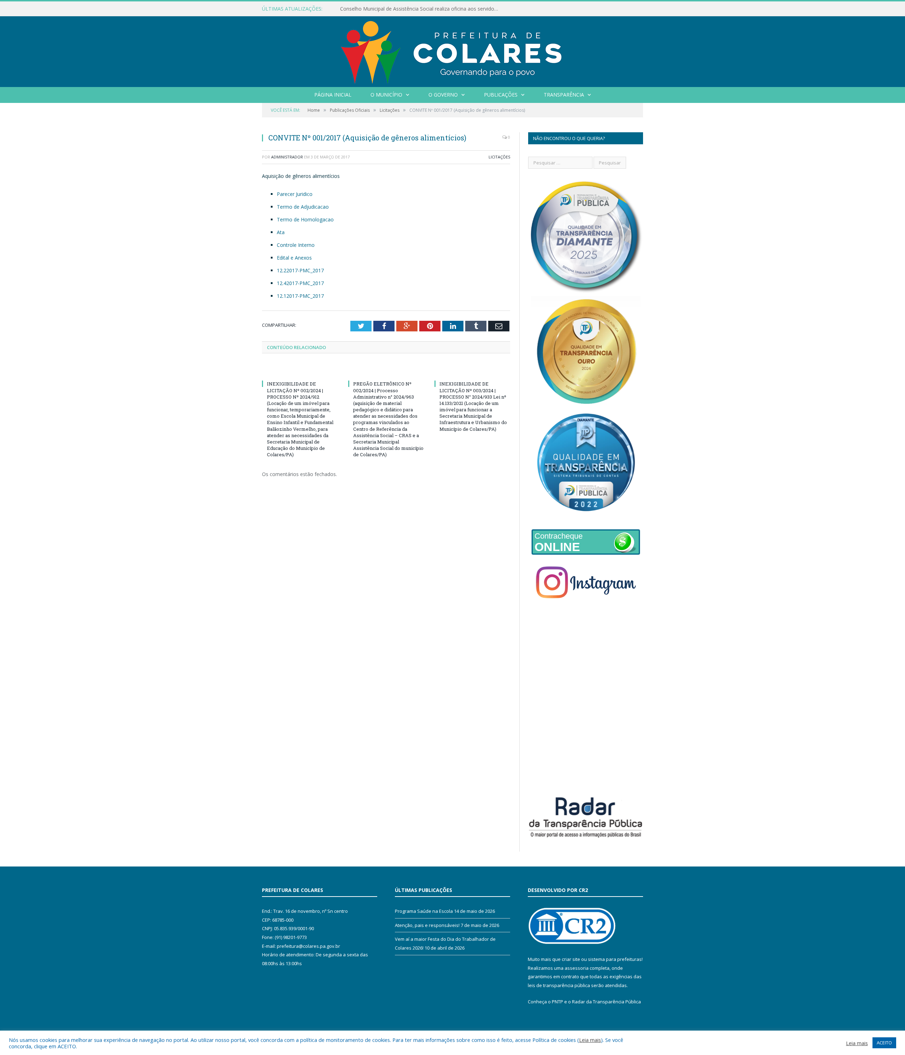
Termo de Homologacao (305, 219)
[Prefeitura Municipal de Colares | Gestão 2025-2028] (452, 50)
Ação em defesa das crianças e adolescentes (391, 9)
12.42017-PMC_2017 (300, 283)
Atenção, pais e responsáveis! (427, 925)
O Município (386, 94)
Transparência (564, 94)
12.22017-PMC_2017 (300, 270)
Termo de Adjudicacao (303, 206)
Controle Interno (296, 245)
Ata (281, 232)
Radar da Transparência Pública (606, 1001)
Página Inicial (332, 94)
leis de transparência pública (559, 985)
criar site (571, 959)
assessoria (577, 968)
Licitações (499, 157)
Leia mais (590, 1040)
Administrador (287, 157)
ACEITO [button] (884, 1042)
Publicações (501, 94)
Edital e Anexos (294, 257)
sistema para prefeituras (615, 959)
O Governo (443, 94)
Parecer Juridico (295, 194)
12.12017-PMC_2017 (300, 295)
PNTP (557, 1001)
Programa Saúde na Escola (424, 911)
